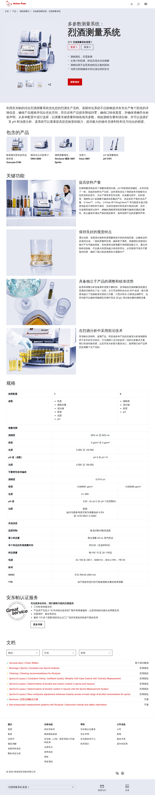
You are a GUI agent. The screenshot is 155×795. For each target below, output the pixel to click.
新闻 (119, 734)
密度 (10, 729)
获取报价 (74, 82)
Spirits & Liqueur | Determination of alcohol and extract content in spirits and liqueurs (52, 683)
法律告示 (48, 747)
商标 (46, 757)
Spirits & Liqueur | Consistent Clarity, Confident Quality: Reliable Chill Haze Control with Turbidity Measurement (65, 678)
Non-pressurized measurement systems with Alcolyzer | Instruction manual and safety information (58, 704)
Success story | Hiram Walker (24, 663)
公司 (119, 729)
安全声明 (85, 734)
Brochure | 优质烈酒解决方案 (23, 699)
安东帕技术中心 (88, 739)
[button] (127, 788)
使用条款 (48, 752)
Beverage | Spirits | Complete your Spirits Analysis (34, 668)
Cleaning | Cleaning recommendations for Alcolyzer (35, 673)
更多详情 (37, 624)
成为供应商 (122, 744)
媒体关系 (121, 739)
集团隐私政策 (50, 734)
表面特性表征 (14, 748)
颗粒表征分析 (14, 753)
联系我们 (85, 744)
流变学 (11, 739)
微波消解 (12, 744)
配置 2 (87, 47)
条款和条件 (49, 729)
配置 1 (74, 47)
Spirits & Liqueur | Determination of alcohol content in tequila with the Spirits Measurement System (59, 689)
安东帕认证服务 (88, 729)
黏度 (10, 734)
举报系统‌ (48, 761)
